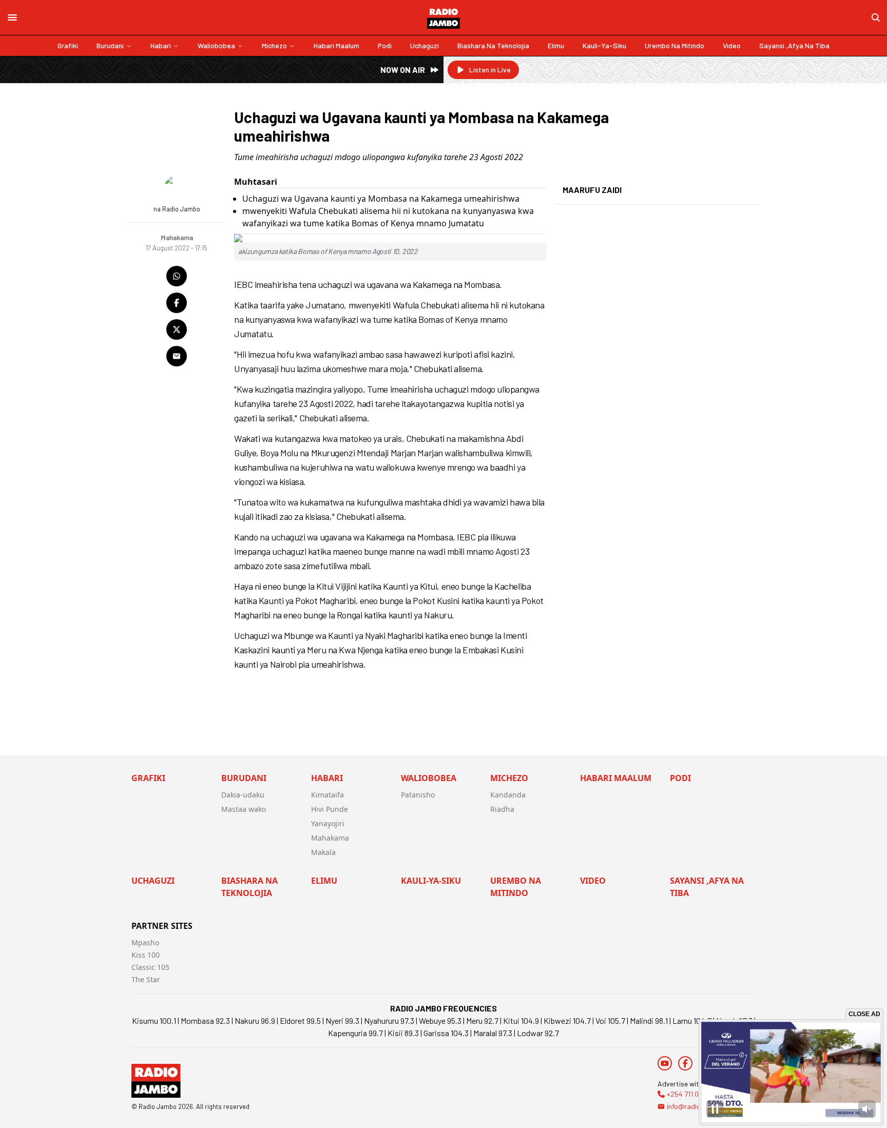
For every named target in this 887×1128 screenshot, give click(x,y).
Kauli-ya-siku (604, 45)
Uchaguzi (424, 45)
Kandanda (508, 795)
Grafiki (67, 45)
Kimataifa (327, 795)
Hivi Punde (329, 809)
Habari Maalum (336, 45)
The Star (145, 979)
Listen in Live (490, 69)
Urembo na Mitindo (674, 45)
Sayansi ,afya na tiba (794, 45)
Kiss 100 (145, 955)
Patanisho (418, 795)
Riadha (502, 809)
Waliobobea (216, 45)
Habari (160, 45)
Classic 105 (150, 967)
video (732, 45)
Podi (385, 45)
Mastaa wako (243, 809)
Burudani (110, 45)
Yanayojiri (327, 823)
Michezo (274, 45)
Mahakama (330, 838)
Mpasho (145, 942)
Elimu (556, 45)
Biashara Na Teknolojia (493, 45)
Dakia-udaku (242, 795)
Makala (323, 852)
